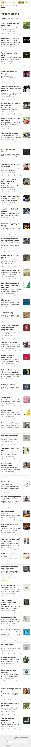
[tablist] (10, 18)
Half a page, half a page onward (9, 525)
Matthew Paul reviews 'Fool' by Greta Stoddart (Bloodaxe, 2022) (11, 316)
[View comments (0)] (8, 160)
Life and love (6, 300)
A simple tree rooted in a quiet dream (10, 24)
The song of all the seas (10, 133)
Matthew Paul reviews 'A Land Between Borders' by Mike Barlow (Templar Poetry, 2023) (10, 388)
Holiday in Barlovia (8, 385)
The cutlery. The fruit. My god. (10, 449)
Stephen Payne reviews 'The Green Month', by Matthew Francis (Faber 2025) (9, 709)
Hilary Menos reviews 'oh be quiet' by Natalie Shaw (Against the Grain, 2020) (10, 413)
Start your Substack (12, 742)
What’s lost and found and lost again (10, 73)
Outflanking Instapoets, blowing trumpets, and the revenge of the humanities (10, 241)
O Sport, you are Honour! (10, 657)
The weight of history (9, 342)
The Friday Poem (10, 31)
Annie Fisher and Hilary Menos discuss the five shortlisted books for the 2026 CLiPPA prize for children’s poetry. (11, 136)
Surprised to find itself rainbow (9, 210)
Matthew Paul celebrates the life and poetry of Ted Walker (10, 273)
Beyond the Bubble (8, 511)
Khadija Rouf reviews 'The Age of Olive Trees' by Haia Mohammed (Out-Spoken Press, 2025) (11, 94)
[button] (3, 6)
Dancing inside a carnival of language (10, 119)
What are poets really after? (9, 54)
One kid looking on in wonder (8, 151)
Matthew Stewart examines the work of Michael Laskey (10, 170)
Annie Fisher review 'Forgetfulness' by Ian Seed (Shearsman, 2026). (9, 77)
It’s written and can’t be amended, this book (9, 586)
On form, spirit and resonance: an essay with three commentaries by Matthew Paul (11, 333)
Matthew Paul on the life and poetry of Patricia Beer (9, 261)
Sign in (27, 2)
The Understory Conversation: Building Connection (9, 602)
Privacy (17, 737)
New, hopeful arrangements (6, 464)
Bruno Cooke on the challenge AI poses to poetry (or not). (11, 246)
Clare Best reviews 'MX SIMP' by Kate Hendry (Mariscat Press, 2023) (10, 439)
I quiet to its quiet (7, 644)
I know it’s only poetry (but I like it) (11, 225)
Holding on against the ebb (11, 554)
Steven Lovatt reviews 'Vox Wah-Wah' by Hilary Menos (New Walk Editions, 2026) (11, 229)
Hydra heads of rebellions (10, 196)
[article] (15, 28)
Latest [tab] (4, 18)
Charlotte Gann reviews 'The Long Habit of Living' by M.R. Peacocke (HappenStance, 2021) (11, 590)
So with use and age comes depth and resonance (11, 498)
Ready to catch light (8, 617)
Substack (8, 745)
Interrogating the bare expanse (9, 671)
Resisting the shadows (9, 436)
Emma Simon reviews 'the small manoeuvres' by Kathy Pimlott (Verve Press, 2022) (10, 620)
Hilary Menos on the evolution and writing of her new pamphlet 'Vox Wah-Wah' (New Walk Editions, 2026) (11, 502)
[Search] (28, 18)
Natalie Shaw (6, 410)
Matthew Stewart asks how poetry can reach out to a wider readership (10, 514)
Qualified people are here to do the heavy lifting (11, 104)
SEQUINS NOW (6, 397)
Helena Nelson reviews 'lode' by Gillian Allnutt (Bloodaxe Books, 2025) (10, 544)
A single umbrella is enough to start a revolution (8, 181)
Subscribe (21, 2)
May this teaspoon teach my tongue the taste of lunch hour (10, 285)
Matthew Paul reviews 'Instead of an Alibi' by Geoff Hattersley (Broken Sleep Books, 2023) (11, 375)
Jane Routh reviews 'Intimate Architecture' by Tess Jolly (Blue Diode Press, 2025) (10, 723)
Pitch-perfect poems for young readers (10, 483)
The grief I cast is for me (10, 270)
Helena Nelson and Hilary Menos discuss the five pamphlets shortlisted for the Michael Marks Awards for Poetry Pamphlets (11, 453)
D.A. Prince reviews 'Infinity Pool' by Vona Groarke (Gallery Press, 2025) (11, 648)
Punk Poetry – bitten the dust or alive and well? (10, 39)
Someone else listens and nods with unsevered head (11, 631)
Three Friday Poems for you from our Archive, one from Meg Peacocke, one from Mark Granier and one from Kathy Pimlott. (11, 529)
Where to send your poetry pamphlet (11, 690)
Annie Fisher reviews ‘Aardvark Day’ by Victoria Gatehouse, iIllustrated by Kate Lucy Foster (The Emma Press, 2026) (10, 487)
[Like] (2, 160)
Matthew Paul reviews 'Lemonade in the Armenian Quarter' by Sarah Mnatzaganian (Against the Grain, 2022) (11, 290)
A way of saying (7, 313)
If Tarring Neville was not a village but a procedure (11, 371)
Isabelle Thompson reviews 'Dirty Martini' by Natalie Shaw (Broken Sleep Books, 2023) (11, 400)
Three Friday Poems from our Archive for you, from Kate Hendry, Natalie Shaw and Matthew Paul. (10, 108)
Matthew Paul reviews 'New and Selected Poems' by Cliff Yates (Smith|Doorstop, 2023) (10, 360)
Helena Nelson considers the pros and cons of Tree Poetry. (11, 28)
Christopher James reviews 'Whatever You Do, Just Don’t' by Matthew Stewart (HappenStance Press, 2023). (11, 557)
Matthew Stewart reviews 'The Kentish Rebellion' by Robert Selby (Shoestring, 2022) (10, 199)
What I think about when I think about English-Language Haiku (10, 328)
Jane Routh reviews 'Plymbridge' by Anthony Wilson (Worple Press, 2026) (10, 214)
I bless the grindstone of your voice (10, 705)
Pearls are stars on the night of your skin (9, 568)
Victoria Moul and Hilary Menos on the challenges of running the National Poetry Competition (11, 660)
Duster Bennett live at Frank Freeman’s (9, 356)
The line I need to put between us (9, 719)
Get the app (22, 742)
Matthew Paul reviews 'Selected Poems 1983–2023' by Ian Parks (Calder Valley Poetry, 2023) (11, 345)
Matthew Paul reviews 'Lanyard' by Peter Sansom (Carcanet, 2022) (10, 303)
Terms (21, 737)
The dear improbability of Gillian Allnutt (10, 540)
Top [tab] (9, 18)
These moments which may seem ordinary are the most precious (11, 89)
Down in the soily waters (10, 423)
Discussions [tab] (14, 18)
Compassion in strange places (9, 257)
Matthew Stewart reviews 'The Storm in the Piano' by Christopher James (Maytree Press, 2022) (10, 186)
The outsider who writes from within (10, 165)
